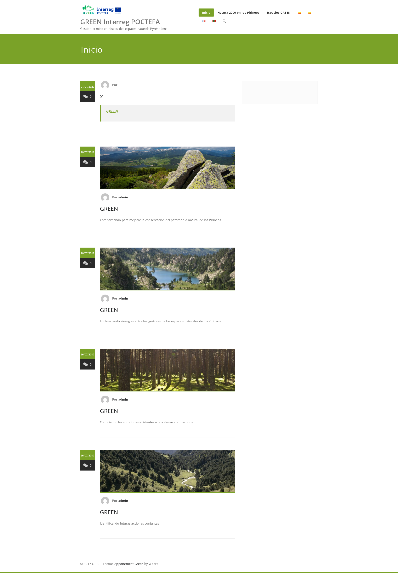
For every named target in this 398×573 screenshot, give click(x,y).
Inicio (206, 12)
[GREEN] (167, 169)
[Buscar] (224, 21)
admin (123, 197)
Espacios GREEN (279, 12)
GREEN (112, 111)
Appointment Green (128, 564)
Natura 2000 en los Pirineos (238, 12)
